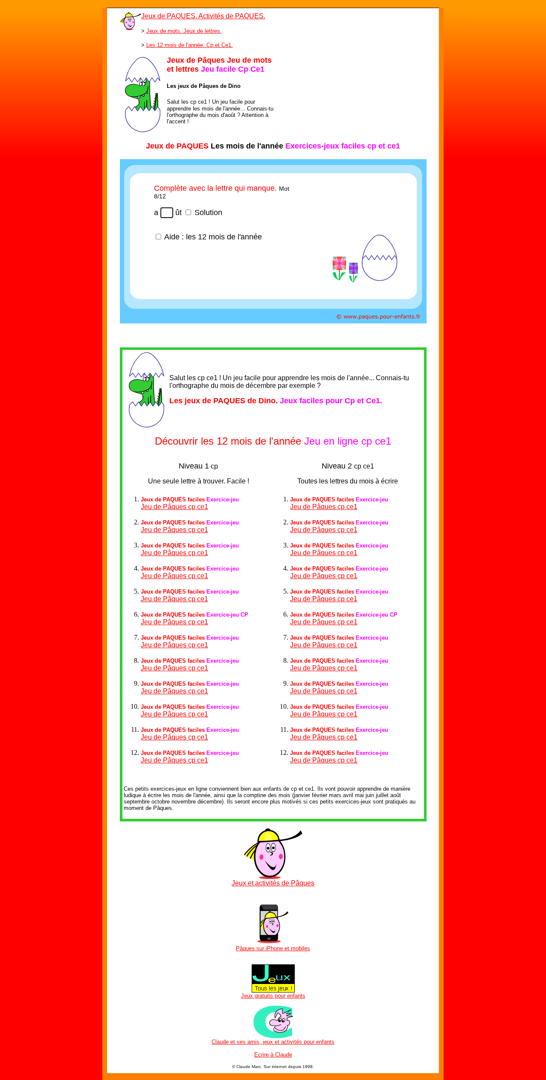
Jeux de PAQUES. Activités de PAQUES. (203, 16)
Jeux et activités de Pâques (273, 883)
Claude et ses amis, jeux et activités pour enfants (273, 1042)
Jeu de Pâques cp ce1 (174, 506)
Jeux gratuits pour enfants (273, 996)
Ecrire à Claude (273, 1054)
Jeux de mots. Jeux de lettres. (184, 31)
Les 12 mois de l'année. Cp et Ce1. (189, 45)
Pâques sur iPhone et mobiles (273, 948)
